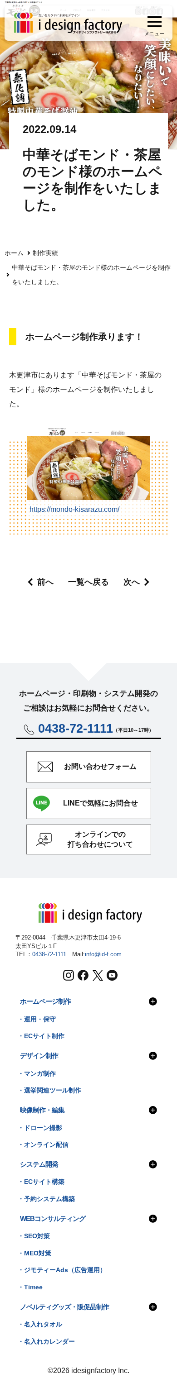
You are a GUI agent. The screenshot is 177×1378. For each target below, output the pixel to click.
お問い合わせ (100, 766)
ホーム (14, 253)
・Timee (30, 1287)
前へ (45, 581)
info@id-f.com (103, 954)
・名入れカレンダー (46, 1341)
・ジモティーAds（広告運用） (62, 1270)
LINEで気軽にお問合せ (100, 803)
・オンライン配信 (43, 1144)
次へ (131, 581)
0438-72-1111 (49, 954)
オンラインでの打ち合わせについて (100, 839)
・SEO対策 (34, 1236)
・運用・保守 (37, 1019)
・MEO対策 (34, 1253)
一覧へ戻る (88, 581)
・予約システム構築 (46, 1199)
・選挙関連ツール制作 (49, 1090)
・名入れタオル (40, 1324)
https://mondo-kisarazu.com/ (74, 509)
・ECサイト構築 (41, 1181)
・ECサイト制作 (41, 1036)
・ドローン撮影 (40, 1128)
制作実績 (45, 253)
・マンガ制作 (37, 1073)
